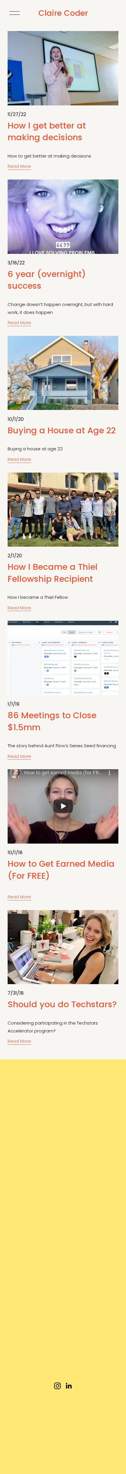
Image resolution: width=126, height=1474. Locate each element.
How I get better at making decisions (47, 131)
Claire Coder (63, 13)
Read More (19, 166)
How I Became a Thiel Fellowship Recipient (53, 573)
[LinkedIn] (68, 1385)
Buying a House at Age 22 (62, 430)
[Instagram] (57, 1385)
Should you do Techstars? (62, 1004)
